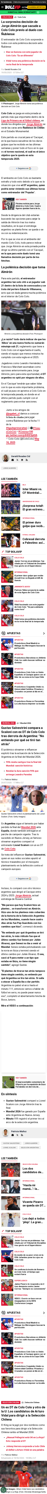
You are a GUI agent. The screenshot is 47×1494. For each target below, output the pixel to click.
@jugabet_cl (13, 413)
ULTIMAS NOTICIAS (24, 8)
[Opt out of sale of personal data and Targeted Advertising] (3, 1490)
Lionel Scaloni (9, 1147)
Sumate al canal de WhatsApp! (22, 12)
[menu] (2, 7)
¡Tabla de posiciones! (21, 2)
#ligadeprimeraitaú (16, 428)
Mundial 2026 (25, 723)
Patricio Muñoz (11, 779)
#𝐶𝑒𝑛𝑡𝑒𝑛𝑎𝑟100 (25, 431)
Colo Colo (22, 17)
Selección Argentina (30, 1147)
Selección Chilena (32, 1402)
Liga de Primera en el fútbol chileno (20, 120)
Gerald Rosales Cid (13, 69)
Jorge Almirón (34, 124)
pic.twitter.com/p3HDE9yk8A (21, 435)
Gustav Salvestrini (11, 1143)
